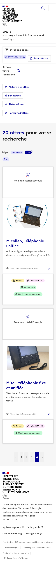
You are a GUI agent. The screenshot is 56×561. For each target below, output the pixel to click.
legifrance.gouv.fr (11, 527)
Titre (6, 159)
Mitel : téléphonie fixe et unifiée (26, 385)
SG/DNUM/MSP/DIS (14, 56)
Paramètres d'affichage (17, 558)
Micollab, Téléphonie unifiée (25, 243)
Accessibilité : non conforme (40, 542)
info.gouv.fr (34, 527)
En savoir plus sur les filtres (18, 71)
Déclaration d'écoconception (15, 553)
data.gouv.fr (32, 533)
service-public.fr (11, 533)
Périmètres (14, 95)
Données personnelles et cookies (36, 547)
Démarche (20, 542)
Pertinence (17, 152)
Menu (52, 8)
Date (28, 152)
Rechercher (43, 8)
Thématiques (15, 104)
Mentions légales (26, 515)
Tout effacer (41, 58)
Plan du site (7, 542)
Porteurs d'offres (17, 113)
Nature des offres (18, 87)
